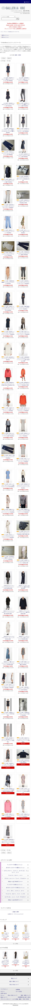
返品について (4, 997)
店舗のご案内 (15, 911)
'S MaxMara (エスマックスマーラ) (13, 31)
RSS (24, 999)
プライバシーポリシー (6, 999)
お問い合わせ (4, 993)
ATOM (27, 999)
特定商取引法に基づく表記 (24, 997)
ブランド (5, 31)
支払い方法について (12, 995)
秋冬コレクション (5, 37)
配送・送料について (25, 995)
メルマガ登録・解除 (16, 999)
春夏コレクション (5, 35)
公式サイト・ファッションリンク (15, 914)
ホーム (2, 31)
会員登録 (18, 989)
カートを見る (19, 991)
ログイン (3, 991)
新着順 (19, 55)
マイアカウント (4, 989)
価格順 (16, 55)
